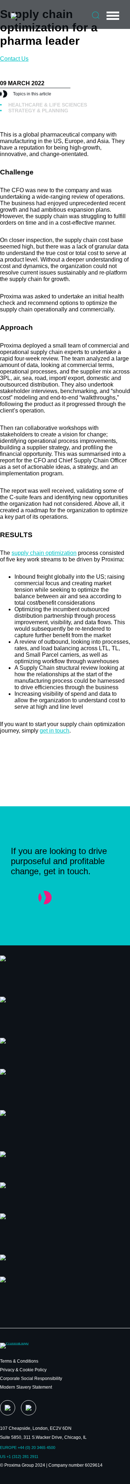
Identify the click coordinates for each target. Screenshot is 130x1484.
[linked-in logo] (28, 1407)
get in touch (54, 731)
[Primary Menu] (113, 16)
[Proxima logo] (14, 16)
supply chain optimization (44, 553)
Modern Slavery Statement (26, 1387)
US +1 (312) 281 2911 (19, 1456)
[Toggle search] (95, 15)
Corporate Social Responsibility (31, 1378)
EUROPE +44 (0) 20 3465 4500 (27, 1447)
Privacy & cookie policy (23, 1369)
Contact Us (14, 59)
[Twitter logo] (7, 1407)
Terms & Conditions (19, 1361)
